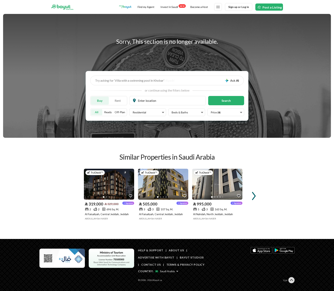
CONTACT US (151, 264)
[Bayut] (62, 7)
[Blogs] (125, 7)
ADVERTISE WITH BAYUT (156, 257)
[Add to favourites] (130, 196)
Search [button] (226, 100)
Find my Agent (146, 7)
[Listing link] (109, 184)
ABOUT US (176, 250)
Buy (100, 100)
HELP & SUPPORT (150, 250)
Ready (108, 112)
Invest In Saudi (172, 7)
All (96, 112)
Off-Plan (120, 112)
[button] (148, 112)
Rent (118, 100)
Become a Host (199, 7)
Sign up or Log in (238, 7)
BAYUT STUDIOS (192, 257)
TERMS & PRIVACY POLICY (185, 264)
